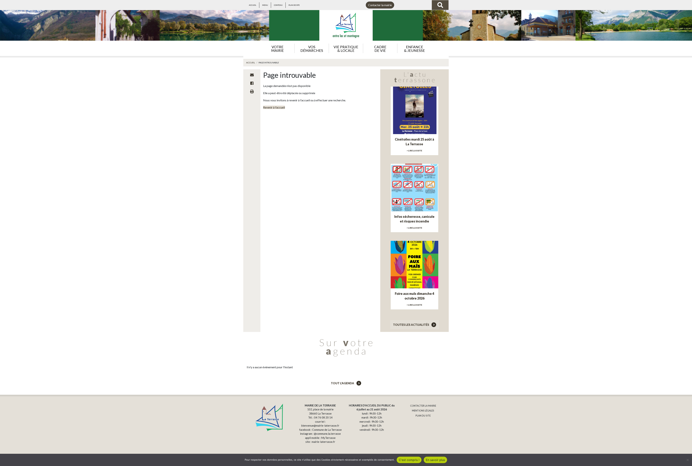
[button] (277, 48)
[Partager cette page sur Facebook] (251, 83)
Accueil (252, 5)
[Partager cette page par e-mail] (252, 75)
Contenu (278, 5)
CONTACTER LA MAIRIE (423, 405)
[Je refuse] (687, 460)
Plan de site (294, 5)
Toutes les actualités (411, 324)
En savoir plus (435, 460)
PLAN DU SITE (423, 415)
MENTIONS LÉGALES (423, 410)
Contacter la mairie (380, 5)
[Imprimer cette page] (252, 91)
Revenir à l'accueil (274, 107)
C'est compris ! (409, 460)
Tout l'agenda (343, 383)
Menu (265, 5)
